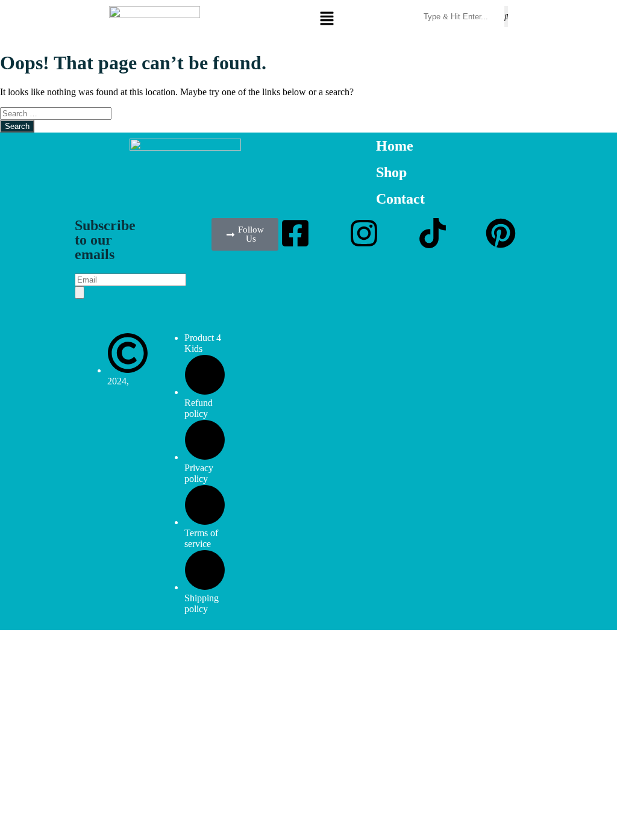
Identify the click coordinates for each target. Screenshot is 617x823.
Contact (400, 199)
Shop (391, 172)
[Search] (79, 292)
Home (394, 146)
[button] (360, 19)
